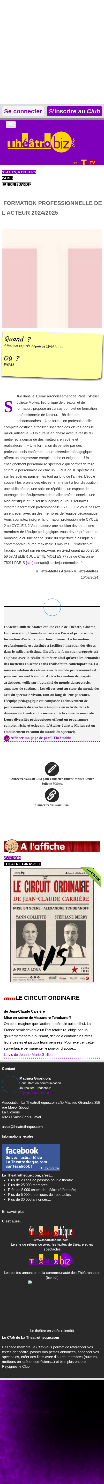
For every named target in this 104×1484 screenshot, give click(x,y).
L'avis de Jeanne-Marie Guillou (28, 1055)
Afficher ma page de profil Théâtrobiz (41, 738)
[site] (29, 563)
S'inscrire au (73, 111)
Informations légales (18, 1136)
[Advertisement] (52, 52)
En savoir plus (13, 1211)
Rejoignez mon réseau (35, 1093)
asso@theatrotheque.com (22, 1127)
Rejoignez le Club (16, 1366)
